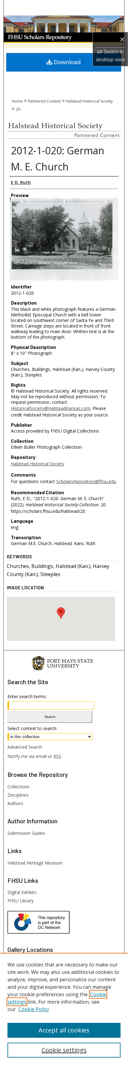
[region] (64, 1009)
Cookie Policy (33, 1009)
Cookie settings (64, 1050)
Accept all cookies (64, 1030)
